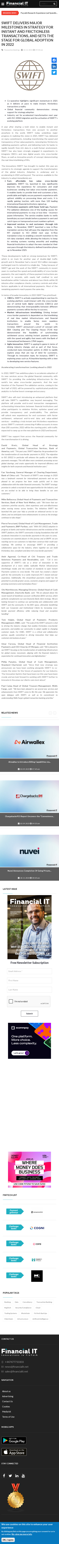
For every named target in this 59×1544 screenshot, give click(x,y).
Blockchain (25, 1313)
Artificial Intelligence (40, 1319)
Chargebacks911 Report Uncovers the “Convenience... (29, 816)
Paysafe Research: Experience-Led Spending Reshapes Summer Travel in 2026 (39, 13)
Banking (7, 1302)
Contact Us (7, 1401)
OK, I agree (8, 1540)
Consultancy (27, 1302)
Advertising (7, 1396)
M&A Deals (8, 1319)
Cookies (6, 1406)
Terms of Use (8, 1416)
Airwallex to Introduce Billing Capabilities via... (29, 762)
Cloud (38, 1308)
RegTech (7, 1308)
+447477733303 (14, 1361)
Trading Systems (10, 1313)
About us (6, 1391)
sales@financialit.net (16, 1371)
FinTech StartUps (40, 1313)
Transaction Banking (44, 1302)
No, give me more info (22, 1534)
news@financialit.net (16, 1366)
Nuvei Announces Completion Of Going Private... (29, 871)
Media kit (6, 1411)
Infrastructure (22, 1319)
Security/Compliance (23, 1308)
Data (16, 1302)
